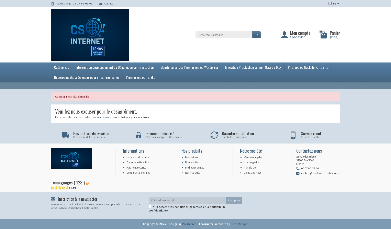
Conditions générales (138, 172)
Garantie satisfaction (137, 162)
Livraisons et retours (137, 157)
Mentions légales (253, 157)
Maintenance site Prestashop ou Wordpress (189, 67)
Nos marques (192, 172)
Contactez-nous (252, 172)
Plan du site (250, 167)
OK (256, 35)
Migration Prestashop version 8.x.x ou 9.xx (253, 67)
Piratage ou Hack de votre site (308, 67)
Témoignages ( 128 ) (68, 182)
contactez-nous (100, 117)
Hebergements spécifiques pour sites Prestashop (87, 77)
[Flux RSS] (87, 182)
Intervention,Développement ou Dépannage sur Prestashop (115, 67)
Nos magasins (251, 162)
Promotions (191, 157)
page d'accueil (80, 117)
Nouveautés (191, 162)
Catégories (61, 67)
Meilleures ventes (194, 167)
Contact (108, 3)
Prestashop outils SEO (140, 77)
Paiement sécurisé (136, 167)
